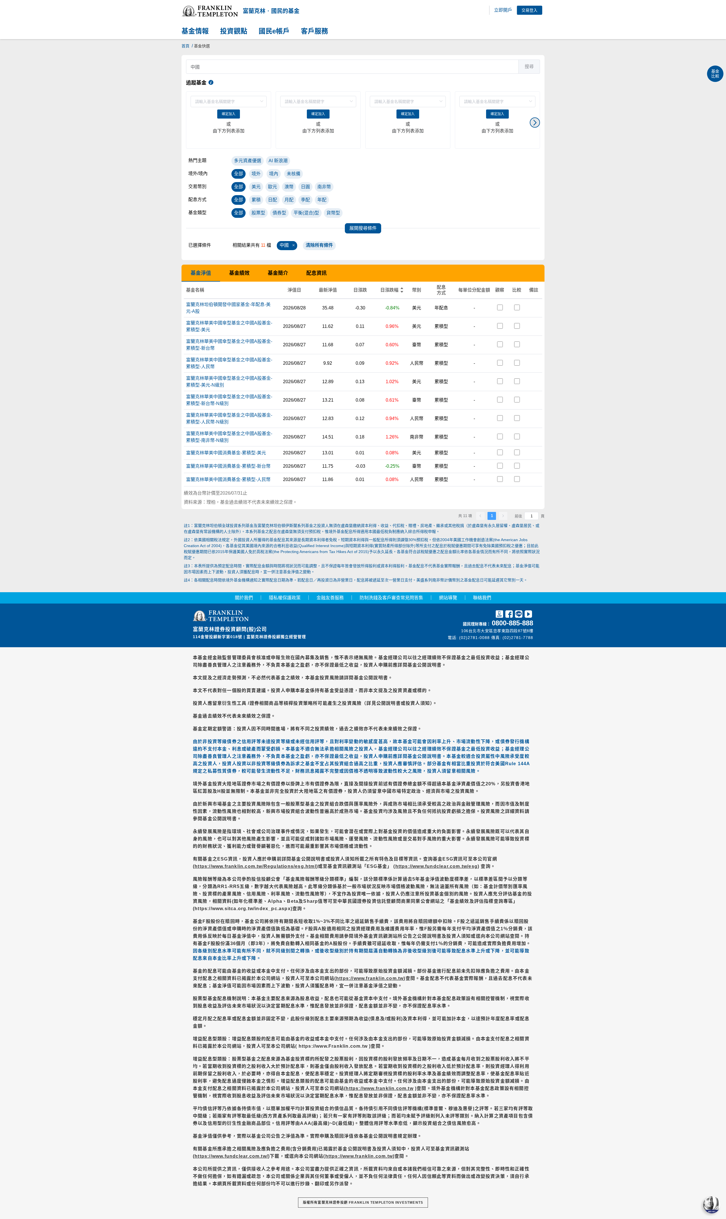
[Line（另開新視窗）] (518, 615)
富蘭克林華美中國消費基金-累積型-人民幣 (228, 479)
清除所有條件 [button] (319, 245)
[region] (363, 122)
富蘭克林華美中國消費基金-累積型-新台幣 (228, 466)
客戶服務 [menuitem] (314, 31)
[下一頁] (503, 516)
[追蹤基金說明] (211, 82)
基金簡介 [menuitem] (278, 273)
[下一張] (535, 122)
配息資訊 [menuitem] (316, 273)
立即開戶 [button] (503, 10)
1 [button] (492, 516)
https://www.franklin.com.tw (370, 978)
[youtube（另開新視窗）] (528, 615)
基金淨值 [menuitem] (201, 273)
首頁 (185, 46)
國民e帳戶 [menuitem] (274, 31)
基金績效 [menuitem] (239, 273)
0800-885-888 (512, 623)
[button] (210, 11)
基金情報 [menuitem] (195, 31)
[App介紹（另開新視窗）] (499, 615)
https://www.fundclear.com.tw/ (231, 1156)
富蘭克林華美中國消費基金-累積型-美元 (226, 452)
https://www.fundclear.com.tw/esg (436, 866)
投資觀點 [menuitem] (233, 31)
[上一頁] (480, 516)
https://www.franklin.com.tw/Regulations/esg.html (255, 866)
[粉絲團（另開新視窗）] (509, 615)
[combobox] (363, 67)
